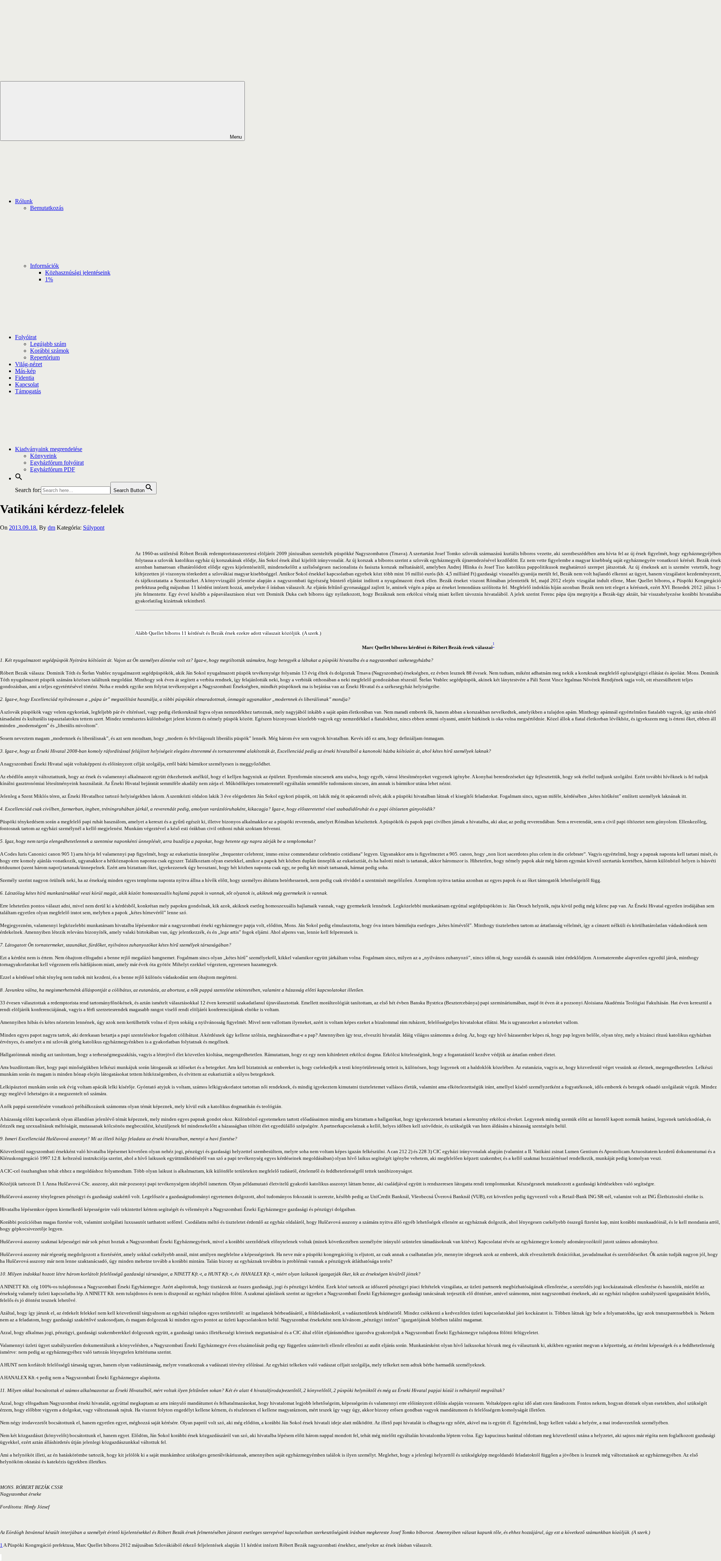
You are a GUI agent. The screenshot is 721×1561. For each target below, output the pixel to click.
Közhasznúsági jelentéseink (77, 272)
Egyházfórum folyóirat (57, 462)
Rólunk (24, 201)
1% (49, 279)
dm (51, 527)
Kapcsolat (27, 384)
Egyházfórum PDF (52, 469)
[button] (19, 478)
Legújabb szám (48, 344)
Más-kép (25, 371)
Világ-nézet (28, 364)
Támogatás (28, 391)
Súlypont (93, 527)
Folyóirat (25, 337)
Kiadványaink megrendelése (48, 449)
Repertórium (45, 357)
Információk (44, 266)
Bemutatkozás (46, 208)
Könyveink (43, 456)
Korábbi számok (49, 350)
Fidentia (24, 377)
